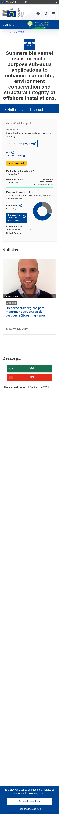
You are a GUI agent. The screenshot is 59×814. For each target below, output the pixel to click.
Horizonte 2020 (15, 32)
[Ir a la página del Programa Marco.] (29, 44)
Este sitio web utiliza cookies (20, 789)
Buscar (45, 13)
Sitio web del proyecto (20, 144)
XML (32, 368)
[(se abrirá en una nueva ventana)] (13, 12)
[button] (38, 13)
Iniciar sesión (30, 13)
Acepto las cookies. (29, 801)
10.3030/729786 (14, 155)
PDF (32, 377)
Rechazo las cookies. (30, 809)
